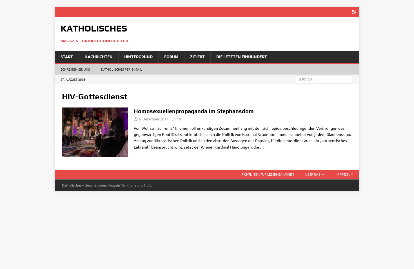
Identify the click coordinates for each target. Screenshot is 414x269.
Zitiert (197, 56)
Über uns (312, 174)
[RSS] (354, 12)
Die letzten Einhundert (241, 56)
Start (67, 56)
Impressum (344, 174)
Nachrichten (98, 56)
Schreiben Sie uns (75, 69)
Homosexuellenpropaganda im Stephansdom (194, 111)
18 (179, 118)
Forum (171, 56)
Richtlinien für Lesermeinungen (267, 174)
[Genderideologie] (95, 132)
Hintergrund (138, 56)
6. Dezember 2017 (153, 118)
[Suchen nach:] (324, 79)
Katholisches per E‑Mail (121, 69)
